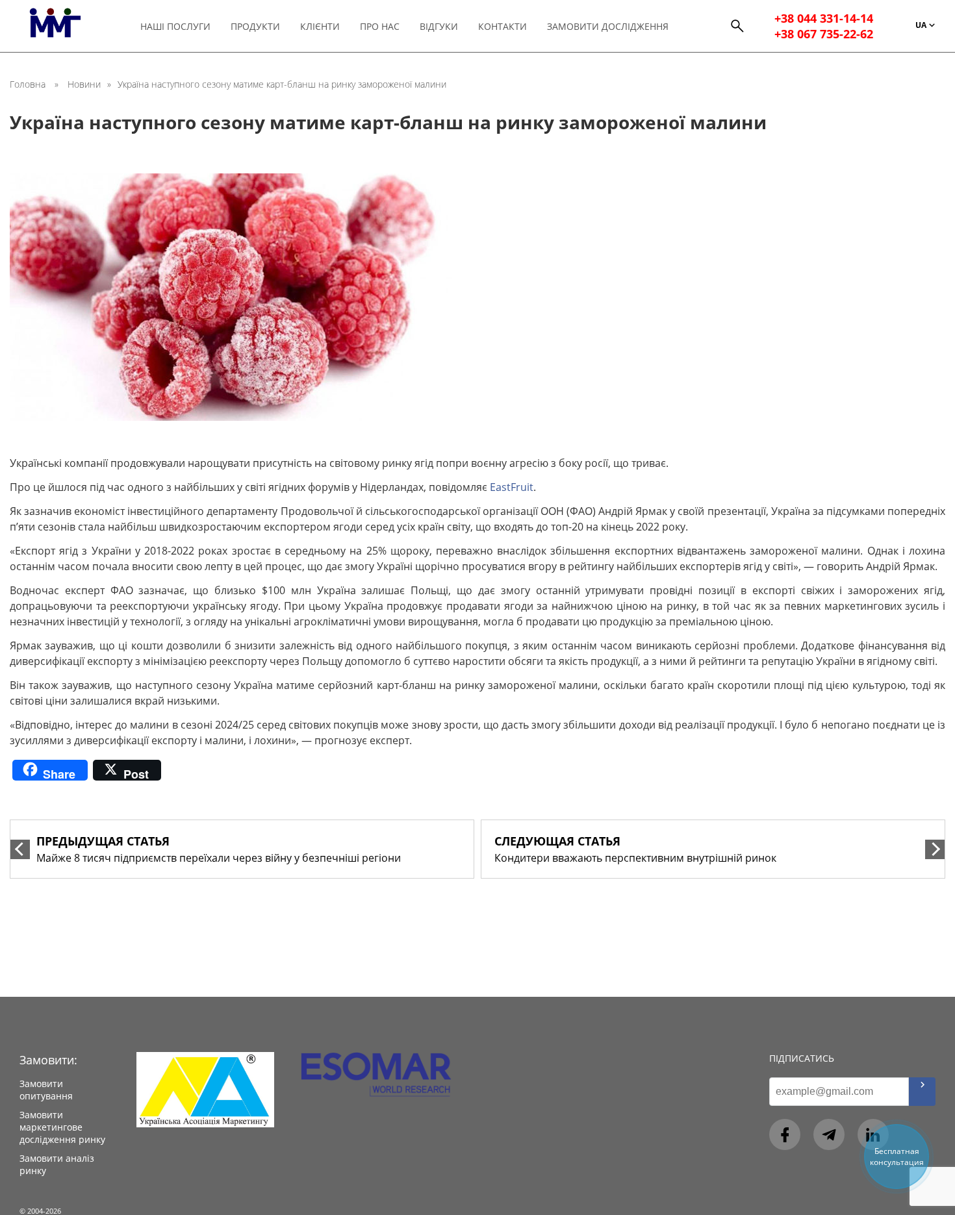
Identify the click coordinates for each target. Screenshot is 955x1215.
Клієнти (320, 26)
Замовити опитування (46, 1089)
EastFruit (511, 487)
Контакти (502, 26)
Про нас (380, 26)
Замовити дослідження (607, 26)
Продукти (255, 26)
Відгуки (439, 26)
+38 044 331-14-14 (823, 18)
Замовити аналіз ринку (56, 1164)
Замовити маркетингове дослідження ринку (62, 1127)
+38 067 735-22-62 (823, 34)
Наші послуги (175, 26)
